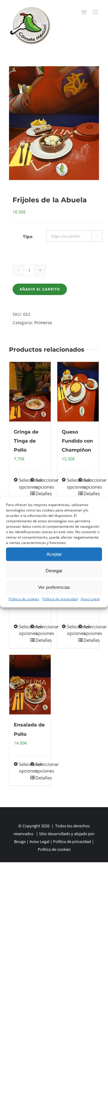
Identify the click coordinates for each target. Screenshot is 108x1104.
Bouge (20, 841)
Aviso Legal (90, 598)
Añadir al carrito (40, 289)
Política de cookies (24, 598)
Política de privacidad (60, 598)
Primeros (43, 322)
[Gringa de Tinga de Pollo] (30, 391)
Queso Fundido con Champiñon (77, 441)
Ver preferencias (54, 587)
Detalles (40, 493)
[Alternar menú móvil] (96, 12)
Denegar (54, 570)
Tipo (27, 236)
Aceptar (54, 554)
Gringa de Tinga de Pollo (26, 441)
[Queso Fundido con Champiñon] (78, 391)
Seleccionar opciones (24, 483)
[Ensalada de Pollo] (30, 684)
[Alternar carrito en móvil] (84, 12)
